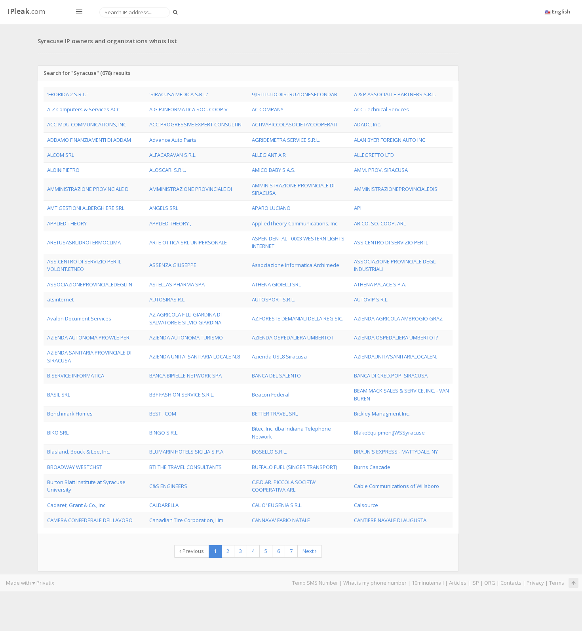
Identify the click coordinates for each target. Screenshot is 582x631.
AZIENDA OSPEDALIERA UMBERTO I (292, 337)
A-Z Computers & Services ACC (83, 109)
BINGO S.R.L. (164, 432)
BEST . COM (162, 413)
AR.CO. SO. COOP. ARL (380, 223)
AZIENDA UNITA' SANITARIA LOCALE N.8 (194, 356)
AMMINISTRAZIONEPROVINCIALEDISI (396, 189)
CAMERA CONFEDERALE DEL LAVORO (90, 520)
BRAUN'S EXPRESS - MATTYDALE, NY (396, 451)
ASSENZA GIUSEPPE (172, 265)
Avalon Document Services (79, 318)
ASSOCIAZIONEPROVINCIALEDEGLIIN (89, 284)
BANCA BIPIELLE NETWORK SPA (185, 375)
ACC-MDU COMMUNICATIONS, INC (86, 124)
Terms (556, 582)
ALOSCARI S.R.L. (167, 169)
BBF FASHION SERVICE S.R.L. (181, 394)
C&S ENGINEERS (168, 486)
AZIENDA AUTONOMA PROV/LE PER (88, 337)
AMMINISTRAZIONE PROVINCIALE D (88, 189)
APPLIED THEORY (67, 223)
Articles (457, 582)
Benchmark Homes (70, 413)
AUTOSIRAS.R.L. (167, 299)
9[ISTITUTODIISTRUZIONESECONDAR (294, 94)
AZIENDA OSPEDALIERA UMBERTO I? (396, 337)
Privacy (535, 582)
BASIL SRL (58, 394)
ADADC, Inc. (367, 124)
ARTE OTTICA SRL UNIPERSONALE (188, 242)
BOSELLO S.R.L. (269, 451)
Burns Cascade (372, 467)
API (357, 208)
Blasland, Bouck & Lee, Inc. (78, 451)
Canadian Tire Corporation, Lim (186, 520)
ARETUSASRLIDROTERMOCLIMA (84, 242)
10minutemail (428, 582)
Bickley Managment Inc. (382, 413)
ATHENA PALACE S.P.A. (380, 284)
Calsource (366, 505)
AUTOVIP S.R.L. (371, 299)
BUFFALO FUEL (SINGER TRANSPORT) (294, 467)
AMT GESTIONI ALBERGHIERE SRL (85, 208)
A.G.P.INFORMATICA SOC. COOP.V (188, 109)
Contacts (510, 582)
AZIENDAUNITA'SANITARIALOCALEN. (395, 356)
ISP (475, 582)
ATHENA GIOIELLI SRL (276, 284)
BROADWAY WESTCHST (74, 467)
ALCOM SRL (60, 154)
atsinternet (60, 299)
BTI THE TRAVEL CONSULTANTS (185, 467)
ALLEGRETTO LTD (374, 154)
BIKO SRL (57, 432)
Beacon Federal (270, 394)
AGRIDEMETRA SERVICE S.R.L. (286, 139)
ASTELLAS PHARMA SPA (177, 284)
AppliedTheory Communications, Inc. (295, 223)
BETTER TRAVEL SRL (275, 413)
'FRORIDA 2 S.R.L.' (67, 94)
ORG (489, 582)
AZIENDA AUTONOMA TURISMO (186, 337)
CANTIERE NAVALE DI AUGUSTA (390, 520)
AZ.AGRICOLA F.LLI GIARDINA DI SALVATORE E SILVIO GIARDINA (185, 318)
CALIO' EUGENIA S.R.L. (277, 505)
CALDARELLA (164, 505)
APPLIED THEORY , (170, 223)
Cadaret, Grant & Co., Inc (76, 505)
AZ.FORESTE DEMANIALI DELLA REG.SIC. (297, 318)
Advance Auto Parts (172, 139)
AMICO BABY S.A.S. (273, 169)
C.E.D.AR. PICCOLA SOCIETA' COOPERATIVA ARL (284, 485)
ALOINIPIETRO (63, 169)
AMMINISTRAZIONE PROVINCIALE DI (190, 189)
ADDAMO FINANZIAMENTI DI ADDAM (89, 139)
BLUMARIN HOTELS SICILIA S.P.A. (186, 451)
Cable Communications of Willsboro (396, 486)
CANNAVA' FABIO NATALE (281, 520)
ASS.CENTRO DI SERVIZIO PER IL (391, 242)
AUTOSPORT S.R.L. (273, 299)
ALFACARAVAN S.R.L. (172, 154)
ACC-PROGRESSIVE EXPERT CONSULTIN (195, 124)
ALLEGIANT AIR (269, 154)
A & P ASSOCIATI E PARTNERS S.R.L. (395, 94)
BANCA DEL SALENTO (276, 375)
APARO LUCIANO (271, 208)
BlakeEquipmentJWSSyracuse (389, 432)
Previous (192, 551)
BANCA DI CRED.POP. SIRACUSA (391, 375)
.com (26, 11)
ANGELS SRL (163, 208)
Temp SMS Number (315, 582)
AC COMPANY (267, 109)
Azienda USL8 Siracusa (279, 356)
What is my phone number (375, 582)
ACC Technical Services (381, 109)
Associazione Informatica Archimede (295, 265)
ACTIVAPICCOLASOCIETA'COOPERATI (294, 124)
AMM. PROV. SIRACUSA (381, 169)
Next (308, 551)
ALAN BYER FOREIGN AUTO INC (389, 139)
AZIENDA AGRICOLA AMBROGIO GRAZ (398, 318)
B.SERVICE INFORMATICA (75, 375)
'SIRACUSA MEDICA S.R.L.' (178, 94)
